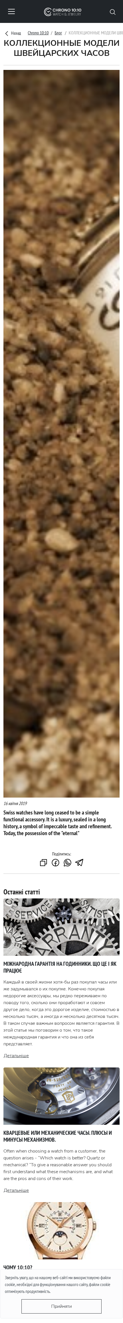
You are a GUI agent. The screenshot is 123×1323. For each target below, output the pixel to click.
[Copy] (43, 863)
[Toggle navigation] (11, 11)
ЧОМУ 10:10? (17, 1267)
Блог (58, 33)
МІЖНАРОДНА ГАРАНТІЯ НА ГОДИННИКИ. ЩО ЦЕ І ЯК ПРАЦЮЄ (59, 967)
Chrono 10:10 (38, 33)
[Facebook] (55, 863)
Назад (15, 33)
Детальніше (16, 1056)
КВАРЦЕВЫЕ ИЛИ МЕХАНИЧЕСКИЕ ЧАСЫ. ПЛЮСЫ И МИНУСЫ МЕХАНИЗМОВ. (57, 1136)
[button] (113, 11)
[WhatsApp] (67, 863)
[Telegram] (80, 863)
